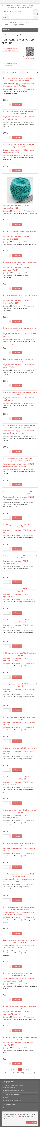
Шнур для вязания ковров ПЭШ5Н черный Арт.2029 (19, 723)
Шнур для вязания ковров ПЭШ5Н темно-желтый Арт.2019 (19, 366)
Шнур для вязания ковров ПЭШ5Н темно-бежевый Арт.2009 (19, 118)
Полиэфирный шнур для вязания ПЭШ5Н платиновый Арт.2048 (19, 880)
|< (9, 1070)
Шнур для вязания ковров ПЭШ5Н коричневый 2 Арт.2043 (16, 1013)
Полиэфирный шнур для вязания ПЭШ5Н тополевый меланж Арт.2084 (19, 980)
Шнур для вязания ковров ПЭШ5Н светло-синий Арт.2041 (19, 690)
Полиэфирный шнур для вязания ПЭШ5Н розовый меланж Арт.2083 (19, 913)
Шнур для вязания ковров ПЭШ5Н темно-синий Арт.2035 (19, 399)
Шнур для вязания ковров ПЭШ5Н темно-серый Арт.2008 (19, 1044)
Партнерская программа (11, 1108)
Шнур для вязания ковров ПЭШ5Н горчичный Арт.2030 (16, 238)
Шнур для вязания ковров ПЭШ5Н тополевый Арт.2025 (16, 207)
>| (30, 1070)
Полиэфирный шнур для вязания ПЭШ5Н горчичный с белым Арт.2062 (19, 432)
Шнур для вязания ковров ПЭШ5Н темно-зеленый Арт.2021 (19, 626)
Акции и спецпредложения (12, 1100)
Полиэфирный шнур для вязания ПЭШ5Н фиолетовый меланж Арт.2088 (19, 85)
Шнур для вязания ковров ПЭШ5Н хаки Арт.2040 (18, 752)
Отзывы (6, 24)
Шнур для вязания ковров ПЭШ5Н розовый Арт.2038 (19, 531)
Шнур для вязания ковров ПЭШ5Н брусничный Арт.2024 (16, 302)
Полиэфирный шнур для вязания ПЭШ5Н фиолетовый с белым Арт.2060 (19, 498)
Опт (20, 22)
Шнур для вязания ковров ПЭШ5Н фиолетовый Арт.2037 (16, 562)
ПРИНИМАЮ (31, 1123)
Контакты (29, 22)
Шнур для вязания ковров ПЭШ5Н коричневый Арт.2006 (16, 595)
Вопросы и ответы (18, 24)
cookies (16, 1114)
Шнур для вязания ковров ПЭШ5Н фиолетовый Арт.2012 (16, 816)
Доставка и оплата (10, 22)
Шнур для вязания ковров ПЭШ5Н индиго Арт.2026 (19, 849)
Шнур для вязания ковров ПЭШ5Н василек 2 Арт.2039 (20, 335)
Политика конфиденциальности (13, 1090)
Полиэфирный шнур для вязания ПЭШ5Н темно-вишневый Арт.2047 (19, 946)
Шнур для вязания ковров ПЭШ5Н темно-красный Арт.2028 (19, 783)
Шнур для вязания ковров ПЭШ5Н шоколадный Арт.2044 (16, 269)
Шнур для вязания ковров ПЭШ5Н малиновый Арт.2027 (16, 659)
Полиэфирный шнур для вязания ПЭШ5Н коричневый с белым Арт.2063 (19, 465)
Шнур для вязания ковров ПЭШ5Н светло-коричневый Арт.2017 (19, 151)
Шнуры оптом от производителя (13, 1085)
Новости (5, 1098)
